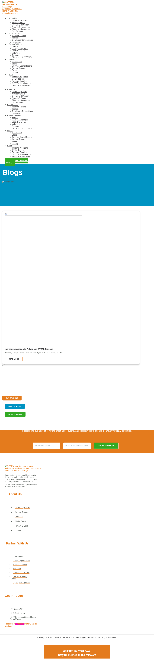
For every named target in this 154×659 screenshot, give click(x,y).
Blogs (14, 64)
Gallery (15, 72)
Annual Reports (18, 68)
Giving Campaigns (20, 49)
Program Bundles (19, 81)
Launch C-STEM (19, 51)
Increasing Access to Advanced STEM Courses (29, 349)
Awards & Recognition (21, 27)
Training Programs (20, 77)
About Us (13, 18)
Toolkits (15, 38)
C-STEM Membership (21, 83)
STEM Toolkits (18, 79)
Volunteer (16, 53)
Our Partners (17, 31)
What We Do (14, 33)
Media (11, 59)
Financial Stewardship (21, 29)
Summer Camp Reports (22, 66)
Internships (16, 42)
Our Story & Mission (20, 25)
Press (14, 70)
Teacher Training (19, 36)
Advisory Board (18, 23)
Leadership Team (19, 20)
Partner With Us (15, 44)
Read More (14, 359)
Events (15, 46)
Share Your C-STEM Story (23, 57)
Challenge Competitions (22, 40)
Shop (11, 75)
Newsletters (17, 62)
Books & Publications (21, 85)
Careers (15, 55)
